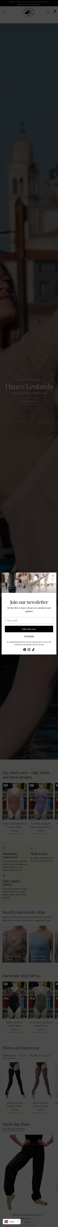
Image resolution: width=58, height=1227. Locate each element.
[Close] (53, 576)
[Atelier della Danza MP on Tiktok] (33, 650)
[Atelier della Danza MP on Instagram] (29, 650)
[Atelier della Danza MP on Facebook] (24, 650)
